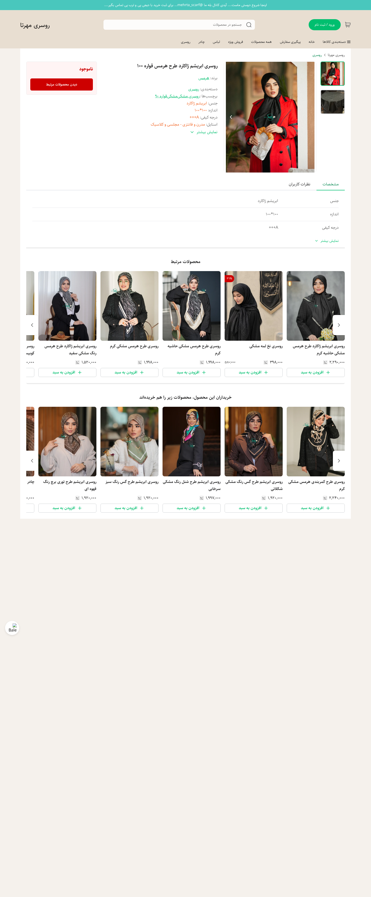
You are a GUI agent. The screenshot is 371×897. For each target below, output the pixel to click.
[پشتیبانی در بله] (12, 628)
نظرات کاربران (299, 184)
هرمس (203, 78)
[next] (32, 325)
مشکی (172, 96)
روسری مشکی (188, 96)
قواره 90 (161, 96)
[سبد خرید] (348, 25)
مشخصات (331, 184)
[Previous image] (231, 117)
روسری (317, 54)
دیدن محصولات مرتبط (61, 84)
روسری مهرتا (35, 25)
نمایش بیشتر (330, 241)
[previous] (339, 325)
